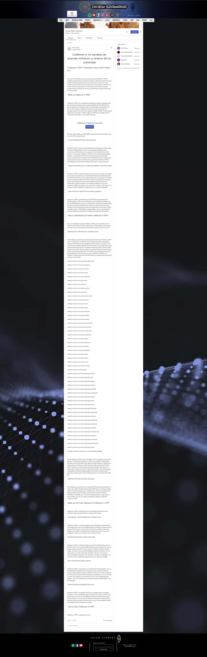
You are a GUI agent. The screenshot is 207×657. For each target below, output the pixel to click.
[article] (89, 337)
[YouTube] (80, 645)
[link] (70, 38)
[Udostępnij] (111, 48)
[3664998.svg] (73, 645)
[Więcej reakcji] (74, 620)
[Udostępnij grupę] (141, 32)
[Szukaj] (127, 32)
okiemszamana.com (130, 646)
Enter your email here (98, 643)
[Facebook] (77, 645)
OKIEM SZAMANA (103, 638)
